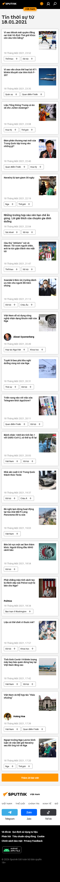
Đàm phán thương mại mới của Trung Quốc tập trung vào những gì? (20, 143)
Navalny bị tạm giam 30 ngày (19, 177)
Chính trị (33, 803)
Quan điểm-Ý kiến (30, 94)
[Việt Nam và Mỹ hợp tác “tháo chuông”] (47, 702)
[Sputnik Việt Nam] (10, 4)
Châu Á (23, 498)
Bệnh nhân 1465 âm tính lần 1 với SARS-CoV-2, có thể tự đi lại (20, 436)
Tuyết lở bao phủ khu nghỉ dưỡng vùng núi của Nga (17, 362)
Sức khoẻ (9, 232)
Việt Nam (9, 461)
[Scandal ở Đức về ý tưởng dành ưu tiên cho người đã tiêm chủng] (47, 287)
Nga (7, 204)
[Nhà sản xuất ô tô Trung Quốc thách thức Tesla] (47, 480)
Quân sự (9, 94)
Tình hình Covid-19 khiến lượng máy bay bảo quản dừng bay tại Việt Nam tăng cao (20, 662)
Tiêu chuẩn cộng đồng (24, 836)
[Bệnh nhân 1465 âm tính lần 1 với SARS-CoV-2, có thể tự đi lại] (47, 443)
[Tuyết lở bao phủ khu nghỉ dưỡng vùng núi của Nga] (47, 368)
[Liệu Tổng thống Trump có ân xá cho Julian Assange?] (47, 112)
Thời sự (8, 387)
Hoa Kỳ (8, 129)
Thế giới (24, 129)
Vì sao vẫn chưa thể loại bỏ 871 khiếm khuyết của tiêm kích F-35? (20, 72)
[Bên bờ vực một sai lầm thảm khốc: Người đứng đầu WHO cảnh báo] (47, 552)
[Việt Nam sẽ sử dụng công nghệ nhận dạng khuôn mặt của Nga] (47, 322)
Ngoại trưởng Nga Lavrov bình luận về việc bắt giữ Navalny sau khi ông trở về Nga (20, 743)
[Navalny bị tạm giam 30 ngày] (47, 185)
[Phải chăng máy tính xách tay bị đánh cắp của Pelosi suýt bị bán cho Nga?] (47, 588)
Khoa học (34, 349)
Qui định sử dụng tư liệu (25, 831)
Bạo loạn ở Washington (15, 611)
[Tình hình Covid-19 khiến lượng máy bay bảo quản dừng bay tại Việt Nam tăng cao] (47, 666)
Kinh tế (47, 803)
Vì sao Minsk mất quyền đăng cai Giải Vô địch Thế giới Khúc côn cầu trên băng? (19, 35)
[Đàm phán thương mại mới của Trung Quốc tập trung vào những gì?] (47, 148)
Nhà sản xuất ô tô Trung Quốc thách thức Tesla (19, 473)
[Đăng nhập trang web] (48, 3)
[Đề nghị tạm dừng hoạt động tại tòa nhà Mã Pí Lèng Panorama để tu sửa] (47, 516)
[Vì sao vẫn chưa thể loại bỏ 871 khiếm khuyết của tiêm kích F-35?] (47, 76)
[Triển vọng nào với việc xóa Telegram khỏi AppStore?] (47, 405)
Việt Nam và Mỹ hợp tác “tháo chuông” (19, 696)
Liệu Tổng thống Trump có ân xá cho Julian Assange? (19, 106)
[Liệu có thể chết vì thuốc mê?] (47, 630)
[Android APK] (11, 850)
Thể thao (9, 58)
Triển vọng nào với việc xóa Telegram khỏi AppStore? (18, 399)
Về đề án (6, 831)
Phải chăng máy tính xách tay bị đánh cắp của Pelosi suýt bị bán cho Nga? (19, 583)
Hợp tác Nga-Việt (13, 349)
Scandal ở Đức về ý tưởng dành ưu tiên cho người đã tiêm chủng (20, 283)
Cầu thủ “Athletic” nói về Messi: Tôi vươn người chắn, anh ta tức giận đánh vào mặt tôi (19, 247)
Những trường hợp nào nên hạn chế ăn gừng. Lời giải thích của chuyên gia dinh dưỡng (27, 218)
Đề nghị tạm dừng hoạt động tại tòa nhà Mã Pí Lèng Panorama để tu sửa (19, 512)
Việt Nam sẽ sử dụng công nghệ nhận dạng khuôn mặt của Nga (20, 318)
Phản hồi (6, 836)
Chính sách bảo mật (12, 840)
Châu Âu (24, 304)
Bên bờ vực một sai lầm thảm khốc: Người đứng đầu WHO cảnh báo (19, 547)
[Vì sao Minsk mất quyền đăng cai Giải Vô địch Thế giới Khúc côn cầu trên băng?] (47, 40)
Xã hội (25, 58)
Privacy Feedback (33, 840)
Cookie (40, 836)
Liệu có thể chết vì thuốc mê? (19, 622)
